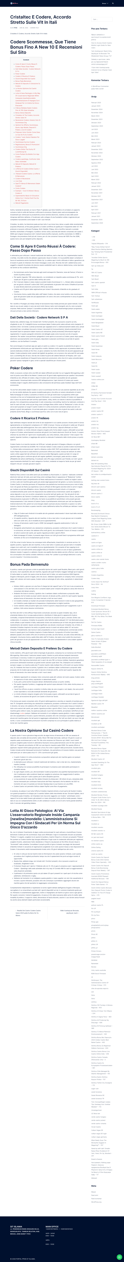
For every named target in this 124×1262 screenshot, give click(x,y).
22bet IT (94, 389)
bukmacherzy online (98, 532)
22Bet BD (94, 386)
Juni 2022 (94, 169)
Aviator (93, 404)
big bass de (95, 483)
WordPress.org (96, 1202)
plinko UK (94, 944)
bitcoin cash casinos (98, 487)
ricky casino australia (98, 970)
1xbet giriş (94, 339)
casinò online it (96, 556)
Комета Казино (96, 1159)
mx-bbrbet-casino (97, 841)
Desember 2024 (96, 109)
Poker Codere (20, 74)
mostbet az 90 (96, 724)
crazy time (95, 587)
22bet (93, 383)
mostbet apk (95, 720)
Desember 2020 (96, 219)
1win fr (93, 286)
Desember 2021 (96, 189)
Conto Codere (20, 188)
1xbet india (95, 343)
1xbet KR (94, 353)
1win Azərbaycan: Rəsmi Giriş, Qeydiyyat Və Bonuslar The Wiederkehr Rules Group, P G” (101, 53)
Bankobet (94, 450)
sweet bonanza (96, 1092)
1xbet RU (94, 366)
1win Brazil (95, 279)
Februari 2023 (96, 143)
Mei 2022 (94, 173)
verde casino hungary (98, 1117)
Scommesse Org (21, 147)
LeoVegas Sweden (97, 697)
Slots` (93, 998)
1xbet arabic (95, 309)
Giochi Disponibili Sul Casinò (25, 79)
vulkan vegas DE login (99, 1133)
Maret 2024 (95, 116)
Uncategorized (96, 1110)
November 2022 (97, 153)
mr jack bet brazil (97, 837)
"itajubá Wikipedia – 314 (99, 243)
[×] (119, 1257)
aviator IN (94, 418)
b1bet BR (94, 444)
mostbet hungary (97, 775)
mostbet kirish (96, 785)
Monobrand (95, 717)
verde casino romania (98, 1123)
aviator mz (95, 424)
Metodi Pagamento (22, 203)
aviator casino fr (97, 414)
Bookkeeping (95, 510)
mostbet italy (95, 781)
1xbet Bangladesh (97, 323)
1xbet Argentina (96, 312)
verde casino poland (98, 1120)
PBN (92, 902)
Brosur (104, 3)
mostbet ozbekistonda (99, 792)
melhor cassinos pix (98, 714)
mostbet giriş (95, 768)
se (92, 977)
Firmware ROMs (96, 625)
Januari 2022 (95, 186)
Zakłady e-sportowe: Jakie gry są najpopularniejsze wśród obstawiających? (100, 61)
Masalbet (94, 707)
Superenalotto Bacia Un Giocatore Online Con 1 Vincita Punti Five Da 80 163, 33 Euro (27, 198)
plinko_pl (94, 948)
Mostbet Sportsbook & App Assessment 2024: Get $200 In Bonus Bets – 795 (101, 814)
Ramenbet (94, 963)
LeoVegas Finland (97, 687)
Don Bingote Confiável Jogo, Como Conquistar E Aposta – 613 (101, 600)
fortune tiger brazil (97, 629)
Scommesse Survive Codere (25, 142)
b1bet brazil (95, 447)
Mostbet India (96, 778)
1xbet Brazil (95, 326)
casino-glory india (97, 568)
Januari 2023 (95, 146)
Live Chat (18, 181)
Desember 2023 (96, 119)
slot (92, 992)
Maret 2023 (95, 139)
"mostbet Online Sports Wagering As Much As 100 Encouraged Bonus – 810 (100, 260)
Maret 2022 (95, 179)
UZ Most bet (95, 1113)
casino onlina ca (96, 549)
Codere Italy (34, 27)
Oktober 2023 (96, 123)
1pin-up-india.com (97, 266)
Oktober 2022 (96, 156)
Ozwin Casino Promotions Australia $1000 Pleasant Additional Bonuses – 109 (100, 876)
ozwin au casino (96, 854)
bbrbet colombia (97, 457)
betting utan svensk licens (100, 480)
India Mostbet (96, 647)
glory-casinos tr (96, 635)
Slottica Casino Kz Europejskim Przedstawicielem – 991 (101, 1065)
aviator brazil (95, 408)
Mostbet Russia (96, 809)
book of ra (95, 503)
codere (22, 713)
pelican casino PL (97, 905)
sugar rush (94, 1088)
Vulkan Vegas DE (97, 1130)
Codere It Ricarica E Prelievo (25, 76)
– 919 (93, 240)
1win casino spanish (98, 282)
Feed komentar (96, 1199)
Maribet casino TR (97, 704)
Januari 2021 (95, 216)
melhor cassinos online (99, 710)
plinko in (94, 941)
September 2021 (97, 199)
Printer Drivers (96, 951)
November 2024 (97, 112)
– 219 (93, 237)
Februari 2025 (96, 102)
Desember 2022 (96, 149)
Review (93, 967)
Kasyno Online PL (97, 669)
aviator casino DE (97, 411)
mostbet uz (95, 824)
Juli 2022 (94, 166)
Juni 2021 (94, 203)
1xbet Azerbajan (96, 316)
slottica (93, 1002)
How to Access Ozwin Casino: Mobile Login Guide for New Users (101, 45)
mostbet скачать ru (98, 830)
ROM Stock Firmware (98, 973)
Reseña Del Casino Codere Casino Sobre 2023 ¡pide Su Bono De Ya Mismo (28, 913)
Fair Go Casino (96, 622)
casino (93, 539)
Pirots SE (94, 934)
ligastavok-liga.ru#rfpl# (99, 700)
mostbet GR (95, 771)
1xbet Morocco (96, 359)
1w (92, 269)
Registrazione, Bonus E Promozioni (27, 144)
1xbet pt (94, 363)
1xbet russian (95, 373)
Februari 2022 (96, 183)
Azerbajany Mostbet (98, 440)
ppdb (15, 27)
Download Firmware (98, 606)
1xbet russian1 (96, 376)
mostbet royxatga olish (99, 806)
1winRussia (95, 302)
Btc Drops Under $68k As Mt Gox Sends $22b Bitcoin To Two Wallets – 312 (101, 526)
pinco (93, 918)
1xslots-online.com (97, 379)
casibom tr (95, 536)
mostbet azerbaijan (98, 727)
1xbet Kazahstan (97, 346)
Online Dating (96, 847)
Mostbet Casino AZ (98, 759)
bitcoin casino (96, 490)
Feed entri (94, 1195)
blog (92, 500)
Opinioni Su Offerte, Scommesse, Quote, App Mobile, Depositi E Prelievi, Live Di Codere (26, 127)
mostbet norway (97, 788)
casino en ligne (96, 542)
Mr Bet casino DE (97, 834)
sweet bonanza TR (97, 1098)
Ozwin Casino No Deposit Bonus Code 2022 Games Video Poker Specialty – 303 (101, 859)
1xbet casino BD (96, 333)
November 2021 (96, 193)
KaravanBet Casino (97, 665)
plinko (93, 938)
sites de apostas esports (99, 988)
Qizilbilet (94, 960)
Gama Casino (95, 632)
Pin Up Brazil (95, 912)
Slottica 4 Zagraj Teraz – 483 (101, 1017)
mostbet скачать (97, 827)
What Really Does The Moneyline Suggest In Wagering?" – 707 (98, 1142)
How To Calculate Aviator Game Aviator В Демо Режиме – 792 (100, 641)
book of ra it (95, 507)
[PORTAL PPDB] (14, 3)
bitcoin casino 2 (96, 493)
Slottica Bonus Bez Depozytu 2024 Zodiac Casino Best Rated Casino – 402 (101, 1040)
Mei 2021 (94, 206)
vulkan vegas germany (99, 1137)
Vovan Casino (96, 1127)
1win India (94, 289)
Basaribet (94, 454)
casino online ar (96, 552)
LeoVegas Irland (96, 694)
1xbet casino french (98, 336)
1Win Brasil (95, 276)
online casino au (96, 844)
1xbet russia (95, 369)
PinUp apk (94, 922)
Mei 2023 (94, 136)
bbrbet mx (94, 460)
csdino (93, 591)
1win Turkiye (95, 296)
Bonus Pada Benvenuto (23, 81)
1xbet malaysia (96, 356)
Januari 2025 (95, 106)
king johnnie (95, 678)
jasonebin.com (96, 650)
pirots (93, 931)
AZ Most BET (95, 437)
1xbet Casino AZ (97, 329)
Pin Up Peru (95, 915)
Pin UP (93, 908)
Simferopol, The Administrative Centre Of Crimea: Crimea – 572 (99, 982)
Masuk (93, 1192)
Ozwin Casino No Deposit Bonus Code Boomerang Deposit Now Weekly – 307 (100, 868)
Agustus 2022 (96, 163)
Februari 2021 (96, 213)
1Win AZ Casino (96, 272)
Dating (93, 594)
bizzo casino (95, 497)
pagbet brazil (95, 898)
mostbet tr (95, 820)
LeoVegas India (96, 690)
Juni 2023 (94, 133)
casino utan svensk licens (100, 559)
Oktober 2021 (96, 196)
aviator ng (94, 428)
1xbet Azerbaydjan (97, 319)
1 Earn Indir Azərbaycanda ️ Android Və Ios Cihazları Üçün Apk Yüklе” (101, 70)
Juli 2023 (94, 129)
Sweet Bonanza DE (97, 1095)
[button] (113, 3)
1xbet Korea (95, 349)
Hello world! (99, 89)
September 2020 (97, 223)
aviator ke (94, 421)
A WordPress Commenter (100, 86)
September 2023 (97, 126)
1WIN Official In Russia (99, 292)
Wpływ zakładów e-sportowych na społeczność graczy (101, 37)
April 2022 (95, 176)
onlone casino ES (97, 851)
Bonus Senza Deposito (23, 113)
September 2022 (97, 159)
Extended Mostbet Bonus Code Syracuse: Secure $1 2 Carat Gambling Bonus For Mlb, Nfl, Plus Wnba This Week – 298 (101, 614)
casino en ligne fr (97, 546)
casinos (93, 572)
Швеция (94, 1178)
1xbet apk (94, 306)
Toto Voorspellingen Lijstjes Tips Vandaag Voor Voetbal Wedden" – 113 (100, 1104)
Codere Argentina (97, 575)
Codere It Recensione (22, 178)
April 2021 (94, 210)
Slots (93, 995)
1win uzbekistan (96, 299)
